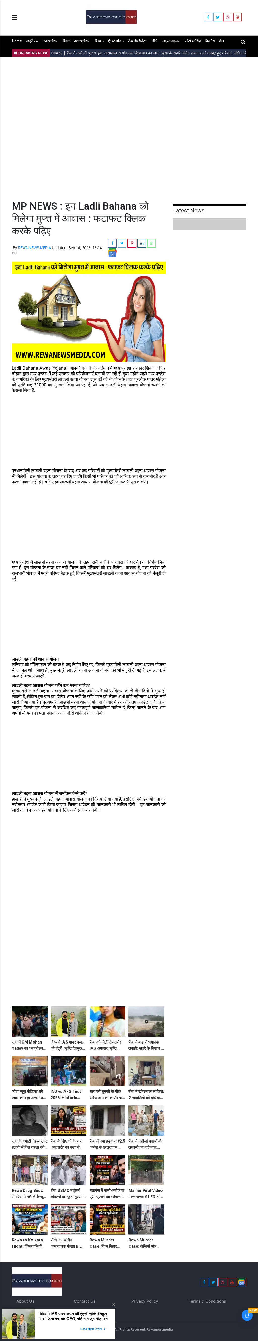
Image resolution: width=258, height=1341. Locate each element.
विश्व (98, 41)
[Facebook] (208, 17)
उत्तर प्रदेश (81, 41)
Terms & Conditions (207, 1301)
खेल (221, 41)
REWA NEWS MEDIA (34, 247)
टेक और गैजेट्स (137, 41)
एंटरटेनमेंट (114, 41)
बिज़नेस (210, 41)
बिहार (66, 41)
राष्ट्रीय (30, 41)
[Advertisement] (129, 93)
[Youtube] (237, 17)
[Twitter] (218, 17)
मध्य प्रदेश (49, 41)
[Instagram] (228, 17)
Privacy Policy (144, 1301)
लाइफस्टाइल (170, 41)
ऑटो (154, 41)
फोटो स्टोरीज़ (193, 41)
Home (17, 41)
